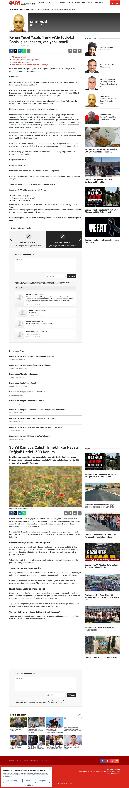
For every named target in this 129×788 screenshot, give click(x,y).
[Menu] (117, 2)
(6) (35, 304)
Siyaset (69, 3)
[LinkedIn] (20, 51)
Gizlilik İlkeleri (34, 760)
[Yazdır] (28, 51)
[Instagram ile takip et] (112, 761)
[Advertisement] (45, 645)
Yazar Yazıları (24, 9)
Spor (84, 3)
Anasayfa (15, 9)
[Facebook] (11, 51)
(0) (39, 304)
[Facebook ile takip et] (102, 761)
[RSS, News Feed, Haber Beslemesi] (117, 761)
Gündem (61, 3)
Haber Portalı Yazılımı (66, 783)
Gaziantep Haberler (47, 3)
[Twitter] (15, 51)
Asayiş (77, 3)
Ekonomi (99, 3)
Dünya (90, 3)
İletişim (26, 760)
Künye (19, 760)
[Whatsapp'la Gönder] (24, 51)
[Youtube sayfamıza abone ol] (107, 761)
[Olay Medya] (22, 3)
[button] (70, 51)
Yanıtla (29, 304)
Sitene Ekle (44, 760)
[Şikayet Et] (73, 304)
